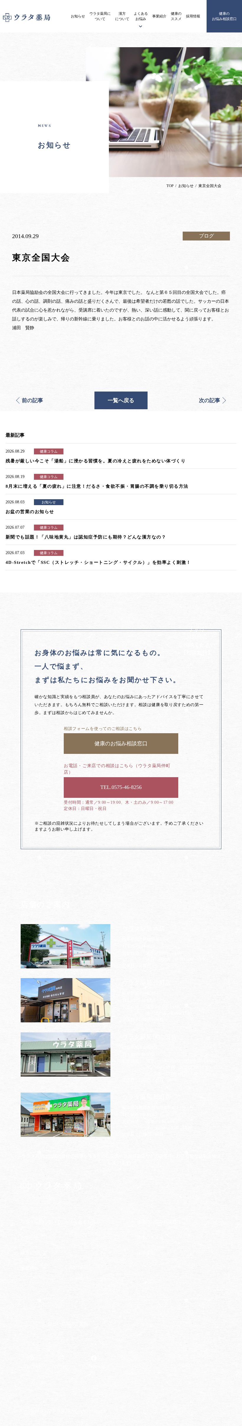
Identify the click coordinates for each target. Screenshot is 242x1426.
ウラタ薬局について (100, 16)
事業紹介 (159, 16)
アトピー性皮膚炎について (94, 1233)
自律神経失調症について (92, 1279)
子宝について (81, 1256)
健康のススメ (176, 16)
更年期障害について (88, 1267)
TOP (170, 186)
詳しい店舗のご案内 (68, 1324)
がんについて (81, 1244)
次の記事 (209, 400)
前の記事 (32, 400)
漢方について (122, 16)
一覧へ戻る (121, 400)
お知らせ (78, 16)
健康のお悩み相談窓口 (224, 16)
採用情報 (193, 16)
